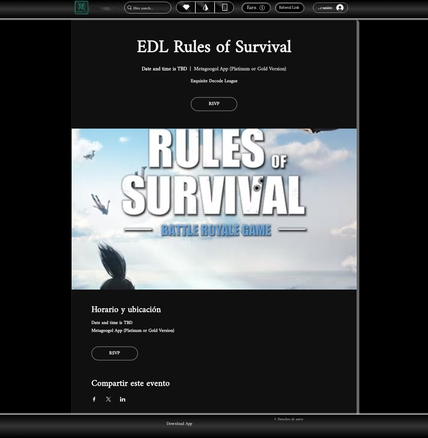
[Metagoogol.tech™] (81, 8)
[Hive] (185, 7)
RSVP (214, 104)
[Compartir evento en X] (108, 399)
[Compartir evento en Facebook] (94, 399)
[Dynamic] (224, 7)
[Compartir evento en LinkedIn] (122, 399)
